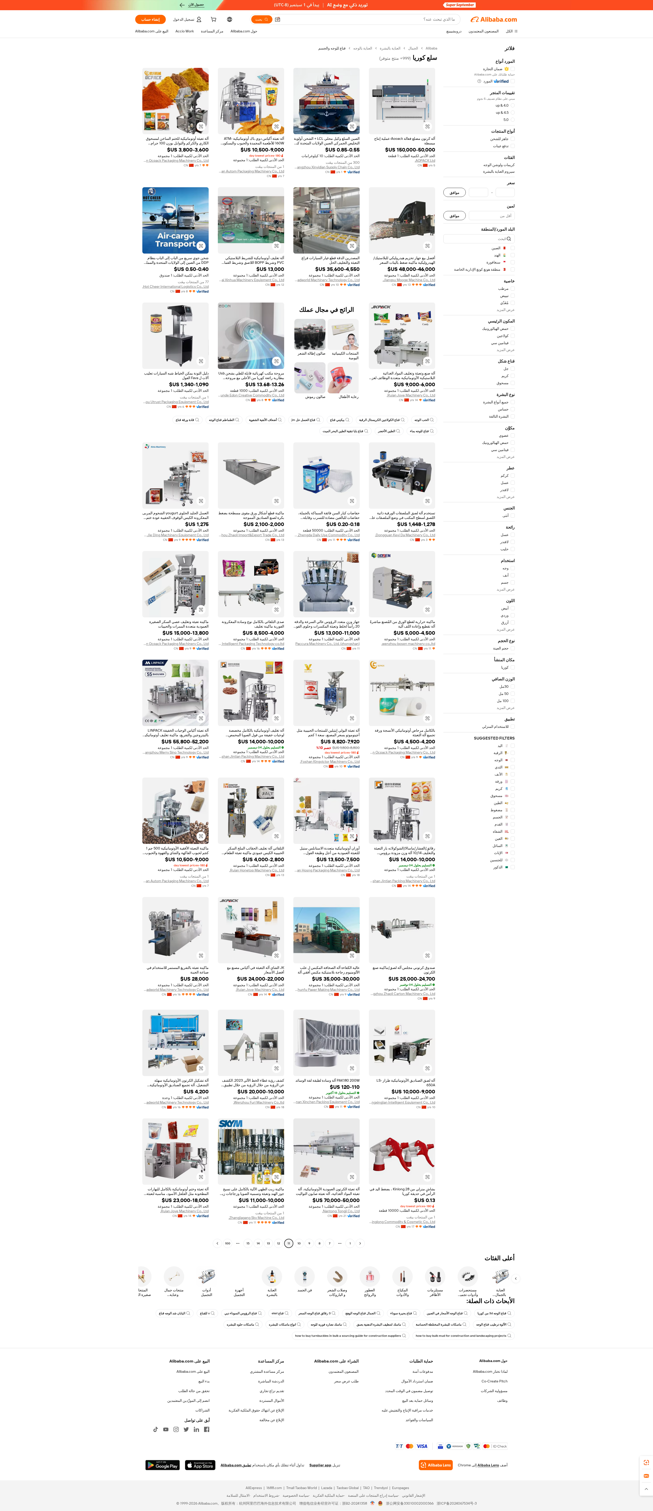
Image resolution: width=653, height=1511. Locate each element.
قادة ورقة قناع (185, 420)
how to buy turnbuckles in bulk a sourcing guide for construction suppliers (348, 1336)
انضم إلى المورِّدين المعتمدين (188, 1400)
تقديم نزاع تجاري (272, 1391)
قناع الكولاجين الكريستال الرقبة (379, 420)
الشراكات (202, 1410)
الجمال (413, 48)
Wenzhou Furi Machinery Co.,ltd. (258, 1102)
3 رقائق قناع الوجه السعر (314, 1313)
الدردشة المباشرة (271, 1381)
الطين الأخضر (386, 431)
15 (247, 1243)
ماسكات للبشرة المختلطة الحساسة (438, 1324)
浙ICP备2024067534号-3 (457, 1503)
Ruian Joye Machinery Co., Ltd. (411, 395)
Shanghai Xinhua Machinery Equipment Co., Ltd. (251, 280)
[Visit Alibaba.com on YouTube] (166, 1429)
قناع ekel (278, 1313)
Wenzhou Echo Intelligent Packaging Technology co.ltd (251, 644)
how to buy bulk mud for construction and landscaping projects (461, 1336)
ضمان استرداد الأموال (417, 1381)
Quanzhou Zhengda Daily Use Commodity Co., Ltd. (326, 535)
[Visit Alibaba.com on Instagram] (176, 1429)
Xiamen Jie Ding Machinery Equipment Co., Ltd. (175, 535)
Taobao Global (347, 1488)
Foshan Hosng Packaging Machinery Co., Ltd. (326, 870)
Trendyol (381, 1488)
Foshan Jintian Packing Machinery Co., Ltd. (251, 756)
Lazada (326, 1488)
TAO (366, 1488)
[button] (277, 19)
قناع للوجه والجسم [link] (332, 48)
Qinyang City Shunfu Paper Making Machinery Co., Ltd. (326, 990)
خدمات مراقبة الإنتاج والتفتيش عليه (407, 1410)
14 (258, 1243)
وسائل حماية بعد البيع (417, 1400)
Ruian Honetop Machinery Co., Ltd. (256, 870)
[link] (646, 1462)
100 (227, 1243)
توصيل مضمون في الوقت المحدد (409, 1391)
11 (288, 1243)
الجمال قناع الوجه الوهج (360, 1313)
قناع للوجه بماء (419, 431)
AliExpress (254, 1488)
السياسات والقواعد (419, 1420)
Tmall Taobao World (301, 1488)
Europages (400, 1488)
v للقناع (205, 1313)
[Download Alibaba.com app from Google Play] (162, 1465)
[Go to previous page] (360, 1243)
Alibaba (431, 48)
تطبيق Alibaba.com (236, 1465)
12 (278, 1243)
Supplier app (320, 1465)
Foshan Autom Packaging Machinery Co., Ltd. (251, 171)
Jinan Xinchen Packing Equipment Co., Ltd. (326, 1102)
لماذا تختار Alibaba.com (490, 1371)
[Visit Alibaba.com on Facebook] (207, 1429)
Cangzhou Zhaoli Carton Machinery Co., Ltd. (402, 994)
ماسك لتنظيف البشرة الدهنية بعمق (379, 1324)
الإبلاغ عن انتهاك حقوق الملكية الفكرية (256, 1410)
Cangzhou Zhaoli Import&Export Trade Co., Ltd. (251, 535)
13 (268, 1243)
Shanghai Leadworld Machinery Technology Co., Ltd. (326, 280)
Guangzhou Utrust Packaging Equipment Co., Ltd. (175, 402)
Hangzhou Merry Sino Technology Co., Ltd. (175, 752)
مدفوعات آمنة (422, 1371)
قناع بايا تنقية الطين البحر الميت (343, 431)
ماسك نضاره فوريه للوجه (326, 1324)
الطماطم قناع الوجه (221, 420)
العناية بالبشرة (390, 48)
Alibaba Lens (488, 1465)
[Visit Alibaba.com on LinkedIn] (196, 1429)
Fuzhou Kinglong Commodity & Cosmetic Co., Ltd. (402, 1222)
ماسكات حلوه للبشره (240, 1324)
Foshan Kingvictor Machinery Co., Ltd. (330, 761)
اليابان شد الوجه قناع (172, 1313)
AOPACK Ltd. (425, 160)
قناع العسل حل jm (303, 420)
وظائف (502, 1400)
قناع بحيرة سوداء (401, 1313)
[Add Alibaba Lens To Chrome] (436, 1465)
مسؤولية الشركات (494, 1391)
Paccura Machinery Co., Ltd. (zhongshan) (327, 644)
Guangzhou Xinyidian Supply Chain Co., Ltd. (326, 167)
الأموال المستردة (271, 1400)
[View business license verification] (372, 1503)
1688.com (274, 1488)
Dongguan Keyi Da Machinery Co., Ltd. (405, 535)
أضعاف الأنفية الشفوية (263, 420)
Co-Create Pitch (495, 1381)
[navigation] (479, 646)
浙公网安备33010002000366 (410, 1503)
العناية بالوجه (362, 48)
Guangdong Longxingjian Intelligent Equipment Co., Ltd (402, 1102)
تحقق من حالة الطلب (194, 1391)
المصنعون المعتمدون (344, 1371)
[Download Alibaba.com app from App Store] (200, 1465)
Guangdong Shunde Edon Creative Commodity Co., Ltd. (251, 395)
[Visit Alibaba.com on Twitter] (186, 1429)
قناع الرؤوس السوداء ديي (240, 1313)
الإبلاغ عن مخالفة (271, 1420)
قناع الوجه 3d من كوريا (492, 1313)
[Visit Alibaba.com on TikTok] (156, 1429)
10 (299, 1243)
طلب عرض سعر (346, 1381)
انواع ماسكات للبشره (282, 1324)
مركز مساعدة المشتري (267, 1371)
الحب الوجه (422, 420)
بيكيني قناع (337, 420)
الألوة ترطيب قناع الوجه (491, 1324)
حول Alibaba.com (493, 1361)
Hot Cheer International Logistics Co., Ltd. (175, 286)
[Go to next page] (217, 1243)
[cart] (213, 20)
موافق (454, 192)
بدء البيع (204, 1381)
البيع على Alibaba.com (193, 1371)
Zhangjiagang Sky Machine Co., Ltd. (256, 1218)
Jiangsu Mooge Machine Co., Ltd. (409, 280)
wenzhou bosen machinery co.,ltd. (408, 644)
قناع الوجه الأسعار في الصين (445, 1313)
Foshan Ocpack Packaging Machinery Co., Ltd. (175, 160)
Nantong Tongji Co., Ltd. (341, 1211)
